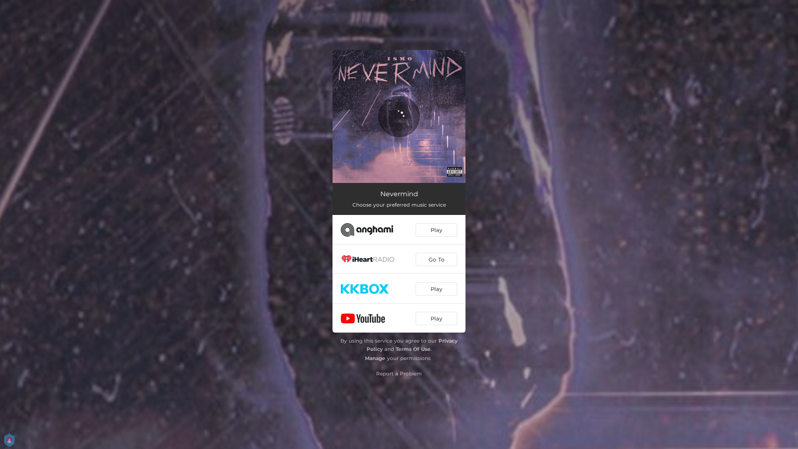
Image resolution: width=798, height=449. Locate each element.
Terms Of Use (413, 349)
